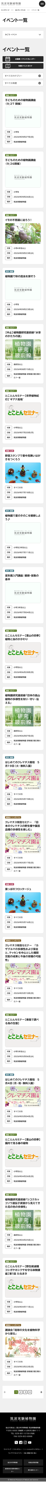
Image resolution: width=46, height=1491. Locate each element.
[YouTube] (29, 1442)
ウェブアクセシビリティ (15, 1453)
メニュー (42, 4)
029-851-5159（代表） (25, 1433)
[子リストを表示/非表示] (23, 34)
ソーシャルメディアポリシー (32, 1449)
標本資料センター (33, 1470)
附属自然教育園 (33, 1462)
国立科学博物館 (13, 1462)
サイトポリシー (17, 1449)
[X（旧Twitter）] (16, 1442)
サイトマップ (7, 1449)
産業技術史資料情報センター (12, 1470)
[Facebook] (20, 1442)
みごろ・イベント (20, 10)
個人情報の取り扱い (30, 1453)
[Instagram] (25, 1442)
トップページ (5, 10)
